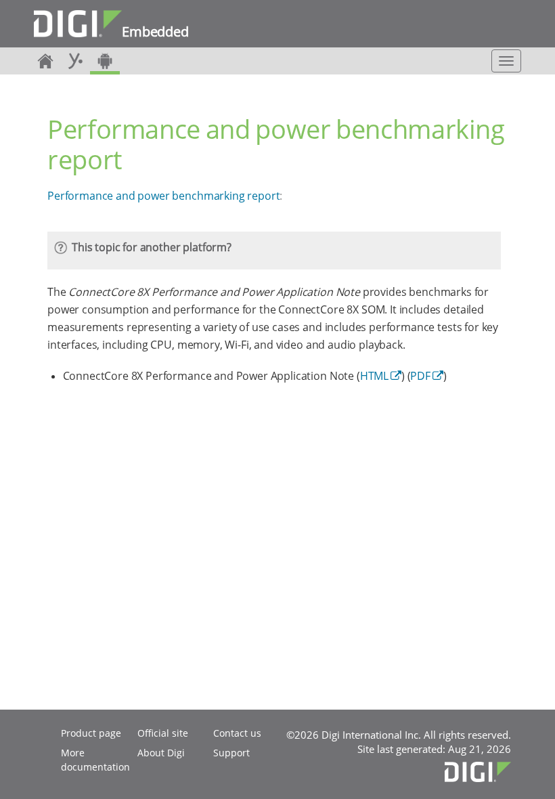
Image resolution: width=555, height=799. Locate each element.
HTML (374, 375)
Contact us (237, 733)
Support (231, 752)
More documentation (95, 759)
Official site (162, 733)
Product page (91, 733)
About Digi (161, 752)
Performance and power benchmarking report (163, 195)
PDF (420, 375)
